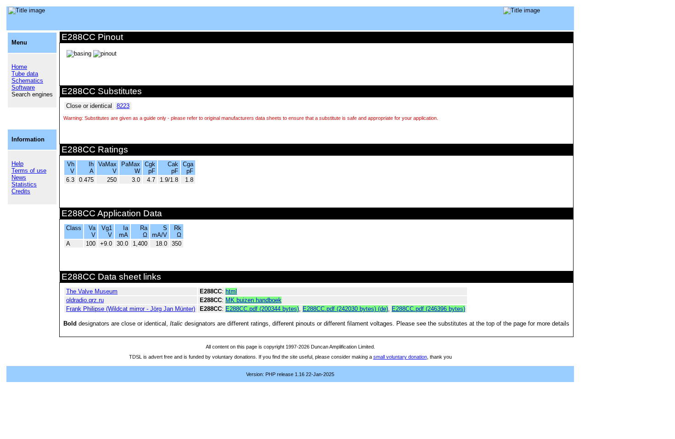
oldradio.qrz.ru (85, 300)
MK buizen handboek (253, 300)
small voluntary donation (400, 357)
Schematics (27, 80)
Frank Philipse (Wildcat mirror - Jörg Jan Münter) (130, 308)
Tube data (24, 73)
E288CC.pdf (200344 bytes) (262, 308)
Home (19, 66)
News (18, 177)
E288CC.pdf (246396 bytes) (428, 308)
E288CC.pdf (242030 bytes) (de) (345, 308)
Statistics (24, 184)
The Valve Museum (92, 291)
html (231, 291)
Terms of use (28, 170)
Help (17, 163)
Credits (20, 191)
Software (23, 87)
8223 (123, 105)
